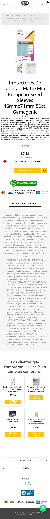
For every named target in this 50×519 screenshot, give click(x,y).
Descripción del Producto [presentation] (25, 203)
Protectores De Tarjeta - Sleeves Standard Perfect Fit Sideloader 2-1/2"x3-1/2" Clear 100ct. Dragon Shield (36, 389)
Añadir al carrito (27, 171)
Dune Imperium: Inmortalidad (13, 420)
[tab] (25, 204)
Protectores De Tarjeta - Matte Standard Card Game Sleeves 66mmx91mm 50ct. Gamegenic (13, 389)
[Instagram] (30, 484)
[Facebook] (25, 484)
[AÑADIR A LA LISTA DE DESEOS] (44, 170)
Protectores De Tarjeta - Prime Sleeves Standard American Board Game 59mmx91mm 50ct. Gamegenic (36, 421)
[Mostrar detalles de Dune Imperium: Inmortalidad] (13, 414)
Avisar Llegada (36, 397)
